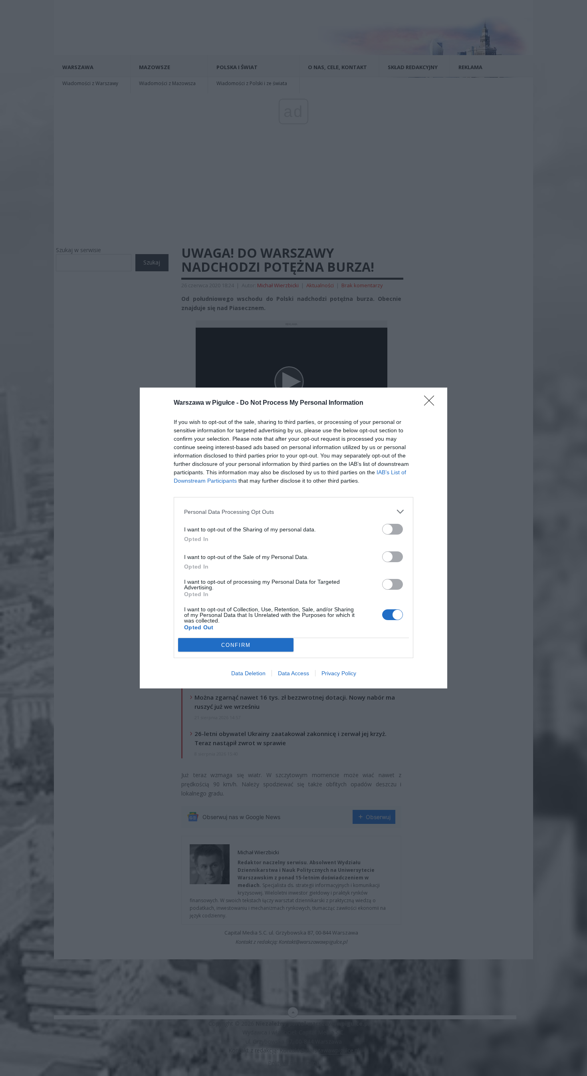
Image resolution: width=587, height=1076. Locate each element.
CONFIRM (236, 645)
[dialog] (293, 538)
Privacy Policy (338, 673)
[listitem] (293, 511)
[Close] (431, 403)
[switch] (392, 529)
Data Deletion (248, 673)
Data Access (293, 673)
